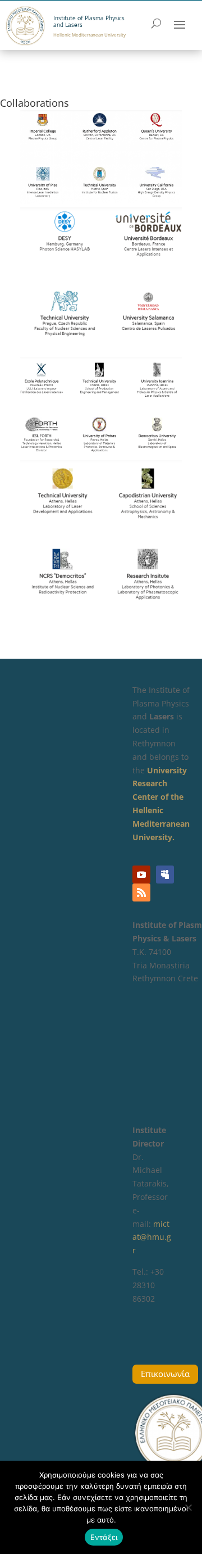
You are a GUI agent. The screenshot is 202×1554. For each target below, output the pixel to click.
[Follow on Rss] (141, 892)
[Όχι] (188, 1507)
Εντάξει (104, 1537)
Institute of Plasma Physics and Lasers (89, 21)
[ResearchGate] (165, 875)
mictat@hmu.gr (151, 1237)
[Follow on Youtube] (141, 875)
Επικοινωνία (165, 1373)
